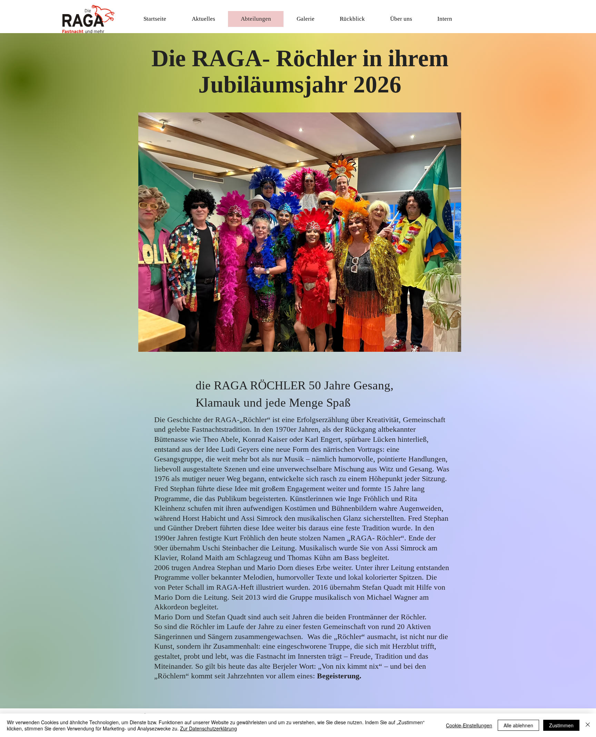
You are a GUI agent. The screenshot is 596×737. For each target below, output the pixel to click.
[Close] (588, 725)
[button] (203, 19)
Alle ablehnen (518, 725)
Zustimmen (561, 725)
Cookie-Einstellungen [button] (469, 725)
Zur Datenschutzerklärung (208, 728)
